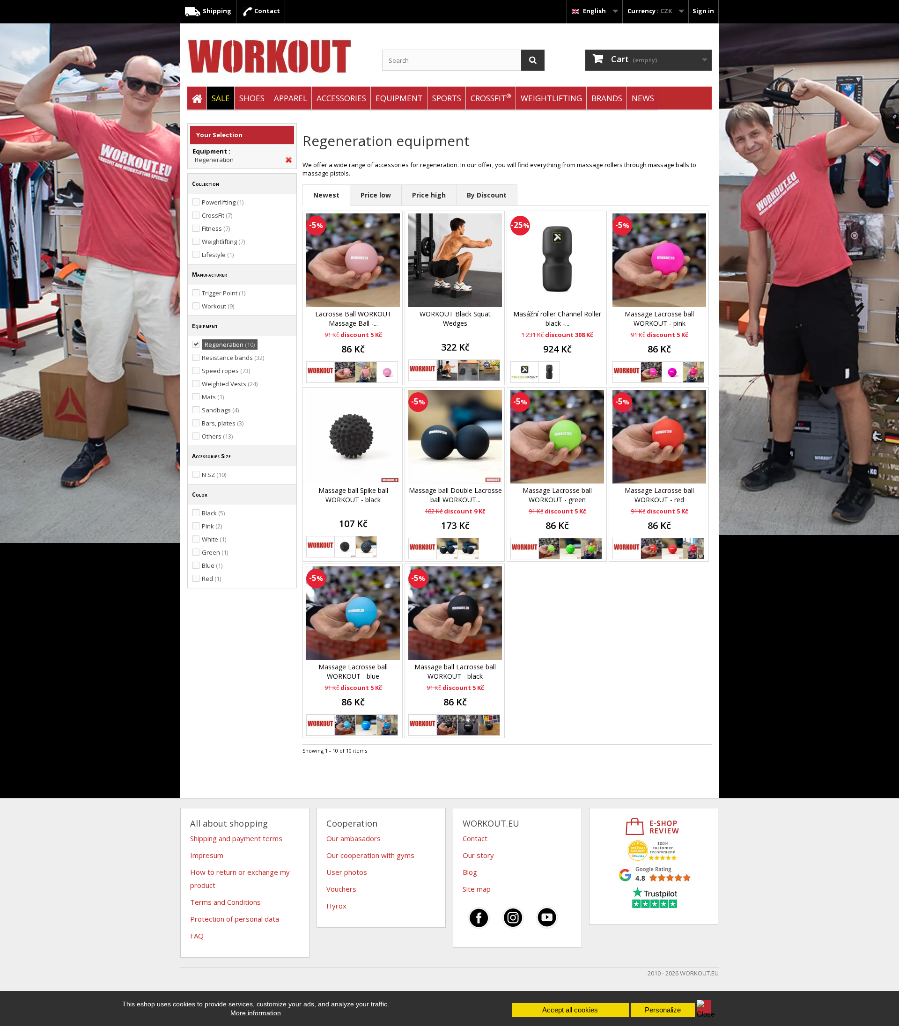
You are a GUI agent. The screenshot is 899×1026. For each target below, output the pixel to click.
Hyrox (336, 905)
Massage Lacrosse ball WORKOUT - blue (353, 671)
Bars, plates (222, 423)
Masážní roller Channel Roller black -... (557, 318)
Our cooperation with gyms (370, 855)
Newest (326, 195)
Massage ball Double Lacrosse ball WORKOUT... (455, 495)
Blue (212, 565)
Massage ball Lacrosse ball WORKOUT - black (455, 671)
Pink (212, 526)
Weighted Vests (230, 384)
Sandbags (220, 410)
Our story (478, 855)
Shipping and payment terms (236, 838)
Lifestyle (218, 254)
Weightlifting (551, 98)
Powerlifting (222, 202)
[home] (196, 99)
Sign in (703, 11)
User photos (346, 872)
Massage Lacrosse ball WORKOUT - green (557, 495)
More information (255, 1013)
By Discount (487, 195)
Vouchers (341, 889)
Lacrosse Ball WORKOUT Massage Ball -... (353, 318)
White (214, 539)
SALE (221, 98)
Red (211, 578)
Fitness (216, 228)
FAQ (197, 935)
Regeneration (214, 159)
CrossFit (491, 97)
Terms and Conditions (225, 902)
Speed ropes (226, 370)
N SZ (214, 474)
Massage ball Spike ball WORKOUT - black (353, 495)
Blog (470, 872)
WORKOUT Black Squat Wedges (455, 318)
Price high (429, 195)
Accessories (341, 98)
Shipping (216, 11)
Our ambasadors (353, 838)
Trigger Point (223, 293)
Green (215, 552)
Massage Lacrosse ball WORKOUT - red (659, 495)
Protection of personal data (234, 918)
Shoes (252, 98)
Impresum (206, 855)
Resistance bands (233, 357)
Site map (477, 889)
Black (213, 513)
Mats (213, 397)
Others (217, 436)
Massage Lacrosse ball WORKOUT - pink (659, 318)
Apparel (290, 98)
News (643, 98)
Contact (266, 11)
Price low (376, 195)
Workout (218, 306)
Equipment (399, 98)
